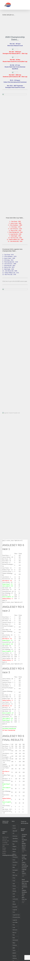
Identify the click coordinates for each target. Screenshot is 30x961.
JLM (14, 893)
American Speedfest (15, 837)
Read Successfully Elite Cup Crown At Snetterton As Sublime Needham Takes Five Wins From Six (24, 889)
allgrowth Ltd (15, 832)
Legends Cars (15, 911)
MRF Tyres (14, 949)
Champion (15, 857)
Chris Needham (15, 861)
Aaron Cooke (14, 827)
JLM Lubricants (15, 898)
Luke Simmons (15, 928)
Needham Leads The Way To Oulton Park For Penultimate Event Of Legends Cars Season (24, 864)
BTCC (14, 854)
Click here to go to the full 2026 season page (14, 281)
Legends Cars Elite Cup (15, 922)
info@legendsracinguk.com (9, 855)
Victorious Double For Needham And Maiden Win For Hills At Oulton (24, 842)
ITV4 (14, 878)
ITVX (14, 880)
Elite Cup (15, 875)
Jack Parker (14, 885)
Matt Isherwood (15, 939)
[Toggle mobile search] (24, 2)
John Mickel (14, 903)
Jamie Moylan (14, 890)
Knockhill (15, 907)
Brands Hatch (14, 850)
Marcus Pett (14, 934)
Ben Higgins (14, 845)
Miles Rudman (15, 944)
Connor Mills (14, 866)
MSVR (14, 953)
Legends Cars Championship (16, 916)
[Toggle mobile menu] (27, 2)
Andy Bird (15, 841)
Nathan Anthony (15, 957)
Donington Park (15, 871)
